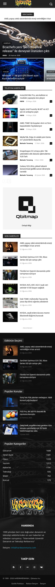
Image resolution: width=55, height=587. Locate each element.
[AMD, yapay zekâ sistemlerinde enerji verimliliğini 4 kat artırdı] (10, 247)
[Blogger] (13, 567)
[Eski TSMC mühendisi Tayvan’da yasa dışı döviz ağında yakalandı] (10, 303)
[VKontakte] (41, 567)
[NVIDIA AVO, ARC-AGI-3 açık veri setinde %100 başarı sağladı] (10, 289)
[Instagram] (34, 567)
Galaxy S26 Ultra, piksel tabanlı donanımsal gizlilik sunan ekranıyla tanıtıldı (35, 169)
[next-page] (9, 181)
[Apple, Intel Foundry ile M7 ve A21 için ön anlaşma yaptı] (10, 113)
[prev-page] (4, 181)
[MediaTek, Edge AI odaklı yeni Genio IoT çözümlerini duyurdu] (10, 141)
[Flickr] (27, 567)
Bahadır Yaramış (26, 143)
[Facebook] (20, 567)
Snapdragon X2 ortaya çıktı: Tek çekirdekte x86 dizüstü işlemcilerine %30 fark (35, 154)
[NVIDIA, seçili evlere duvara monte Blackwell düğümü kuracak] (10, 317)
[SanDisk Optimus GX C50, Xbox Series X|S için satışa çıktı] (10, 261)
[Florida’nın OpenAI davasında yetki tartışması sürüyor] (10, 275)
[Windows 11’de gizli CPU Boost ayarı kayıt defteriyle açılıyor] (22, 70)
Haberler (7, 43)
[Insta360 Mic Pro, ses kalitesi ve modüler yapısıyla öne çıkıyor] (10, 99)
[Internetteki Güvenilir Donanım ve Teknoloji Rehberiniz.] (27, 506)
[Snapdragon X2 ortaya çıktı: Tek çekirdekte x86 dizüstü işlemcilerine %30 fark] (10, 155)
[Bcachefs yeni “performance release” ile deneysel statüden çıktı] (27, 39)
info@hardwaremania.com (23, 547)
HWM (22, 101)
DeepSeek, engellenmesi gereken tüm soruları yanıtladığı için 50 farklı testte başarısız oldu (36, 428)
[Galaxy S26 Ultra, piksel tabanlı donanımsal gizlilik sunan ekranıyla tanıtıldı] (10, 170)
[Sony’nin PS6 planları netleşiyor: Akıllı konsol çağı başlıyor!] (10, 401)
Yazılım (6, 72)
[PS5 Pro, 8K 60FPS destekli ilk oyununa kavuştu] (10, 415)
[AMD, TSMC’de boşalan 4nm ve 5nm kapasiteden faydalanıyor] (10, 127)
